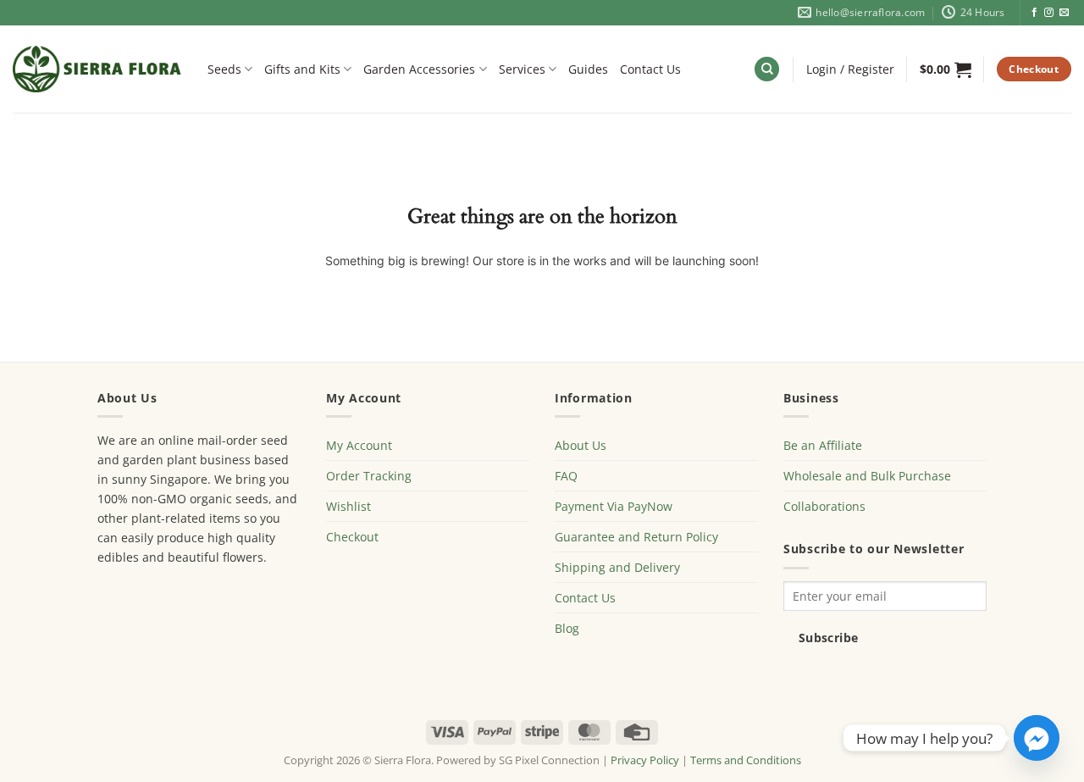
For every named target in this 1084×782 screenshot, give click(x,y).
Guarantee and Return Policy (636, 537)
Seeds (224, 69)
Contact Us (650, 69)
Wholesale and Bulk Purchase (867, 476)
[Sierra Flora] (97, 69)
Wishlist (348, 506)
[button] (850, 69)
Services (522, 69)
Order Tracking (369, 476)
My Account (359, 445)
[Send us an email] (1064, 13)
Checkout (352, 537)
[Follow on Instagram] (1049, 13)
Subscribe (829, 637)
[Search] (767, 69)
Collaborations (824, 506)
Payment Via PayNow (613, 506)
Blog (567, 628)
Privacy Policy (645, 760)
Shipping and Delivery (617, 567)
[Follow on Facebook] (1034, 13)
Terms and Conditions (745, 760)
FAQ (566, 476)
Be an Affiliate (822, 445)
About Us (580, 445)
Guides (588, 69)
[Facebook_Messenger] (1036, 738)
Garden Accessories (419, 69)
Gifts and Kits (302, 69)
